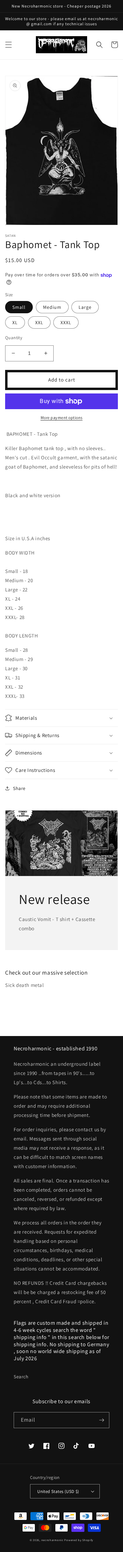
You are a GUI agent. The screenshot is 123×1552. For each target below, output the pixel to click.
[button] (8, 44)
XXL (39, 322)
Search (21, 1377)
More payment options (62, 417)
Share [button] (19, 788)
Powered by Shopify (78, 1540)
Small (19, 307)
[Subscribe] (101, 1420)
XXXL (65, 322)
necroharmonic (52, 1540)
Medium (52, 307)
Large (85, 307)
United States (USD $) (58, 1491)
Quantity (13, 338)
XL (15, 322)
